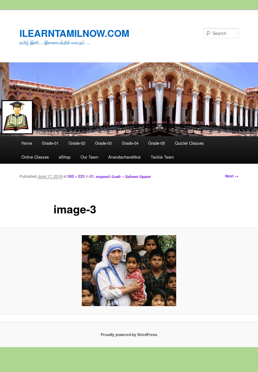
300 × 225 (76, 176)
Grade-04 (130, 143)
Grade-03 (103, 143)
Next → (231, 176)
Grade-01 (50, 143)
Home (26, 143)
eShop (64, 157)
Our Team (89, 157)
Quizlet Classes (189, 143)
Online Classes (35, 157)
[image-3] (129, 270)
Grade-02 (77, 143)
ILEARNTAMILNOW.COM (74, 33)
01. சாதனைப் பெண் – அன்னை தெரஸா (120, 176)
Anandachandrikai (124, 157)
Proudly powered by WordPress (129, 334)
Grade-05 (156, 143)
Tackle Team (162, 157)
